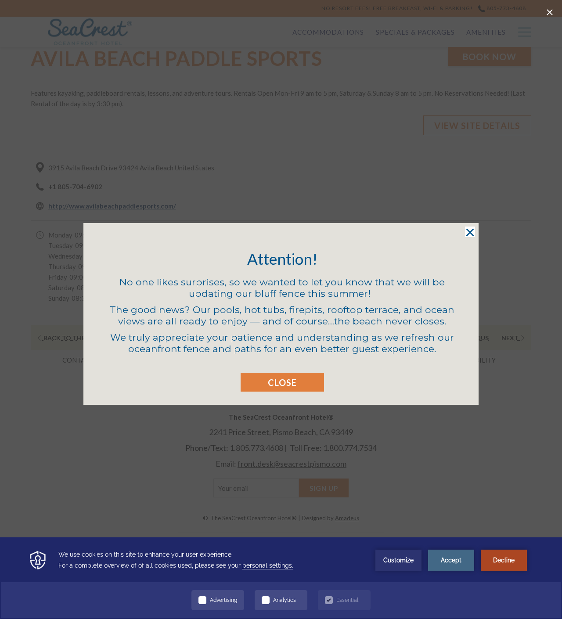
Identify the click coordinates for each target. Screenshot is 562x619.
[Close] (549, 12)
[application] (281, 578)
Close (282, 382)
